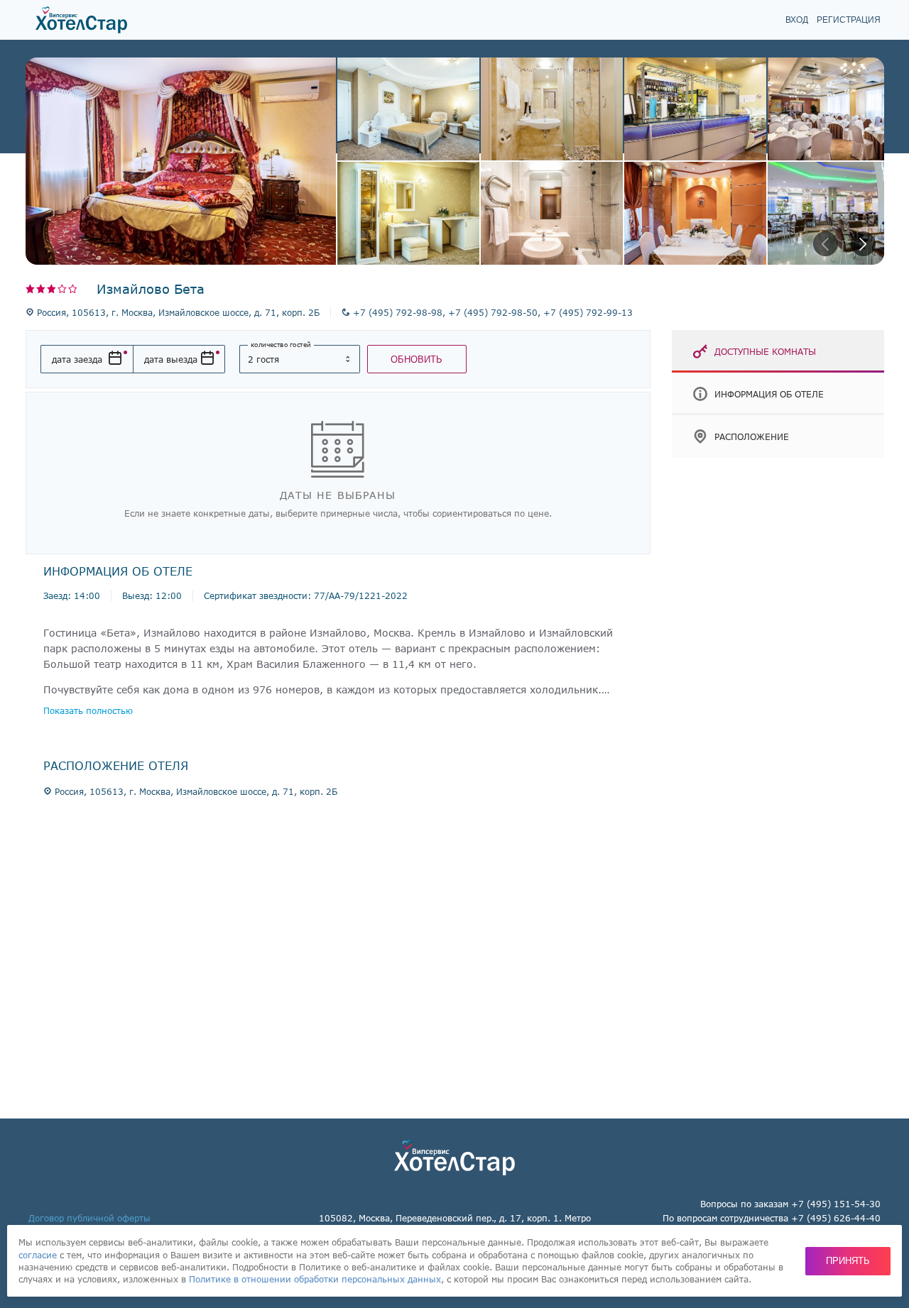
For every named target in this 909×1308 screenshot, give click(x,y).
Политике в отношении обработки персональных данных (315, 1279)
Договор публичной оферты (89, 1218)
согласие (37, 1255)
